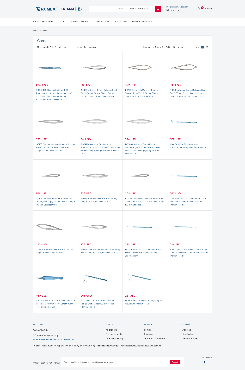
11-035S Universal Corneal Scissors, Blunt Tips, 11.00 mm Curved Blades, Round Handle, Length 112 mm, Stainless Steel (99, 93)
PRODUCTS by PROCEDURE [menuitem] (74, 21)
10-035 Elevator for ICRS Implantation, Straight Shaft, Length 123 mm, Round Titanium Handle (97, 303)
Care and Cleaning (115, 338)
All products (111, 330)
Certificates (187, 334)
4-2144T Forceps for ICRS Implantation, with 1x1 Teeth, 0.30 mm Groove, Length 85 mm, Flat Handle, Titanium (55, 303)
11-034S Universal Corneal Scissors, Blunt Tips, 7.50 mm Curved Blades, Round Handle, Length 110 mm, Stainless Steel (188, 93)
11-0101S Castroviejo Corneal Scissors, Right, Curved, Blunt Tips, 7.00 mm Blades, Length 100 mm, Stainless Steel (144, 201)
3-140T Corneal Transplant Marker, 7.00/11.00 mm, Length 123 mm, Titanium (188, 146)
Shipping (148, 334)
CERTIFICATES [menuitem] (102, 21)
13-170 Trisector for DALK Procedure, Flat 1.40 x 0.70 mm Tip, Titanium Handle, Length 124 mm (143, 252)
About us (186, 330)
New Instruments (114, 334)
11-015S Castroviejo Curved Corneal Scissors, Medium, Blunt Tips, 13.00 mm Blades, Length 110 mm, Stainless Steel (55, 147)
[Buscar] (158, 9)
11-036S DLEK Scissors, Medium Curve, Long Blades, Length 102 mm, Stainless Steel (100, 251)
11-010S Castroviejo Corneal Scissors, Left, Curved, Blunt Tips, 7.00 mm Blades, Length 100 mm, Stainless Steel (55, 201)
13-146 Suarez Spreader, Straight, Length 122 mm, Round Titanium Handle (144, 302)
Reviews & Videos (190, 338)
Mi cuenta (171, 10)
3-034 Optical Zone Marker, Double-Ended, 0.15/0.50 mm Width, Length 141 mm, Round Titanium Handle (189, 252)
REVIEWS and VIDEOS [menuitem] (142, 21)
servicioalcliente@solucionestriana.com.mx (53, 339)
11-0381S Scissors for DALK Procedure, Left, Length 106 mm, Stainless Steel (55, 251)
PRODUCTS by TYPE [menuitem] (43, 21)
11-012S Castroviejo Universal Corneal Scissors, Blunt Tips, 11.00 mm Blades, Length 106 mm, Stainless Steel (141, 93)
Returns (147, 330)
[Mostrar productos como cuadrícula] (202, 47)
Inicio (35, 31)
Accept (175, 362)
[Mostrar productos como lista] (207, 47)
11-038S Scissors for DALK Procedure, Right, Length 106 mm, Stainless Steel (100, 200)
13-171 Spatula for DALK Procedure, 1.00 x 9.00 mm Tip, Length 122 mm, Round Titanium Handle (188, 201)
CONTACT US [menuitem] (120, 21)
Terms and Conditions (154, 338)
